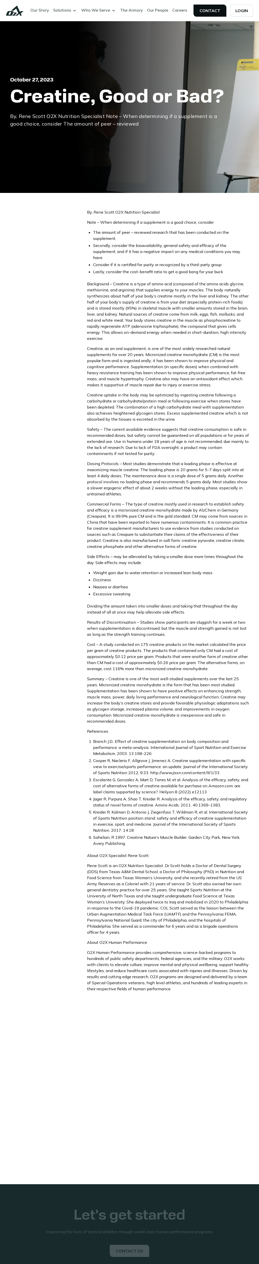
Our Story (39, 10)
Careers (179, 10)
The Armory (131, 10)
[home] (15, 11)
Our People (157, 10)
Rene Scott (104, 212)
